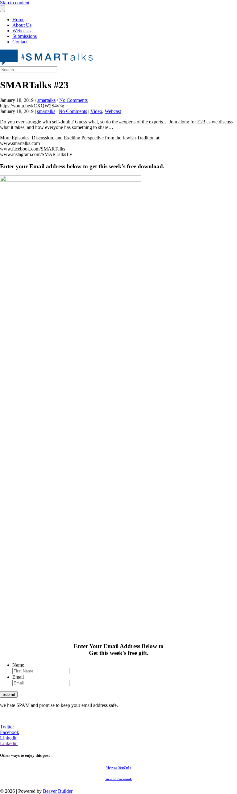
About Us (21, 25)
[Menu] (2, 9)
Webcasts (21, 30)
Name (18, 665)
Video (96, 111)
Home (18, 19)
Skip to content (14, 2)
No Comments (73, 100)
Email (18, 677)
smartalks (46, 100)
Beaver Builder (58, 791)
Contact (19, 41)
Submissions (24, 36)
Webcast (113, 111)
